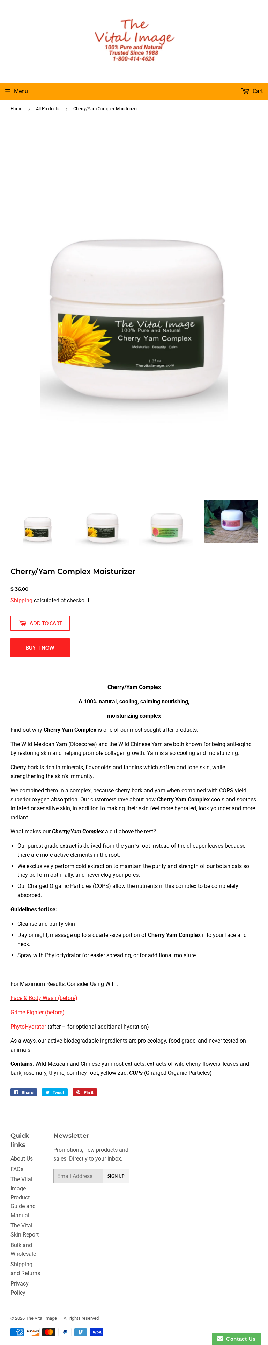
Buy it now (40, 648)
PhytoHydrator (28, 1026)
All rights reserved (81, 1318)
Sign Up (115, 1176)
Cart (257, 91)
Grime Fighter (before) (37, 1012)
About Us (21, 1158)
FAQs (16, 1169)
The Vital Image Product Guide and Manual (23, 1197)
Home (16, 108)
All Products (48, 108)
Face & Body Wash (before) (43, 998)
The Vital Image (41, 1318)
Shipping (21, 600)
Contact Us (239, 1339)
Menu (21, 91)
